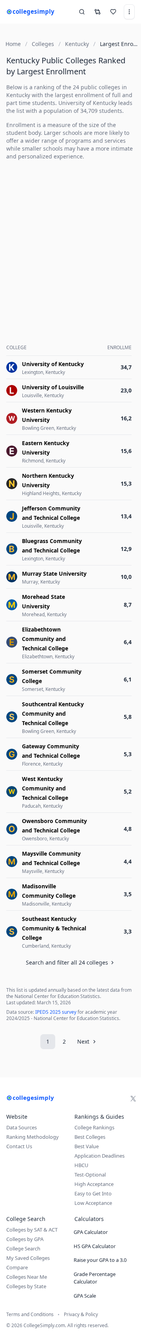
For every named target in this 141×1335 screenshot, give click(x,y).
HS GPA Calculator (95, 1246)
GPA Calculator (91, 1232)
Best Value (86, 1146)
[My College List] (113, 11)
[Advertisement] (70, 237)
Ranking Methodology (32, 1136)
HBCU (81, 1165)
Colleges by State (26, 1286)
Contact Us (19, 1146)
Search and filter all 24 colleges (67, 962)
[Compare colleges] (97, 11)
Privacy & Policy (81, 1314)
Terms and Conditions (30, 1314)
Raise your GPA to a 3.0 (100, 1259)
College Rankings (94, 1127)
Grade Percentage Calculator (95, 1278)
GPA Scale (85, 1295)
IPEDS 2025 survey (55, 1012)
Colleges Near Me (26, 1276)
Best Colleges (89, 1136)
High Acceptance (94, 1184)
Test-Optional (90, 1174)
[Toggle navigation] (129, 11)
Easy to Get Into (93, 1193)
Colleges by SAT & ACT (32, 1229)
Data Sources (21, 1127)
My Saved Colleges (28, 1257)
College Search (23, 1248)
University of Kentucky (87, 103)
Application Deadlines (99, 1155)
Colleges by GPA (24, 1239)
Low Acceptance (93, 1202)
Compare (17, 1267)
